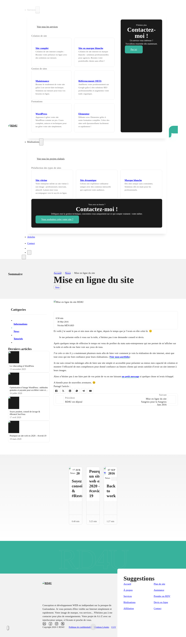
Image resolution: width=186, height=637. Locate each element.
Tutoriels (18, 338)
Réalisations (129, 602)
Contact (31, 243)
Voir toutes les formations (55, 101)
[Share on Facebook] (56, 391)
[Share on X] (63, 391)
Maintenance (42, 81)
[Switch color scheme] (8, 628)
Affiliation (129, 608)
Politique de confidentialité (80, 627)
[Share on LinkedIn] (70, 391)
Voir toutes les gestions (58, 68)
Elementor (83, 113)
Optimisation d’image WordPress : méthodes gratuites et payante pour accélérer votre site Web (29, 390)
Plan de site (159, 584)
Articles (31, 237)
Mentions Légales (101, 627)
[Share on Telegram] (83, 391)
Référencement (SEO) (89, 81)
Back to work (111, 491)
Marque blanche (133, 180)
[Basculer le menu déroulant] (38, 9)
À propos (128, 590)
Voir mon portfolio (119, 356)
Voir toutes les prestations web (62, 35)
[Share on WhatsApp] (77, 391)
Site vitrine (41, 180)
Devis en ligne (161, 602)
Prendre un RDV (162, 596)
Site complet (42, 48)
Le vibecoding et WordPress (22, 366)
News (68, 273)
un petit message (130, 376)
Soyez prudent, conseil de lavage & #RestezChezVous (25, 412)
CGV (113, 627)
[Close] (29, 252)
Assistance (159, 590)
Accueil (31, 3)
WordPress (41, 113)
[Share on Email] (90, 391)
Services (128, 596)
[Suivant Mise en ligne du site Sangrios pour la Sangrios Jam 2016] (172, 399)
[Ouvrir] (24, 257)
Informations (20, 324)
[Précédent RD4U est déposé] (60, 399)
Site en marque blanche (90, 48)
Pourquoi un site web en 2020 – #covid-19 (28, 436)
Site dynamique (88, 180)
